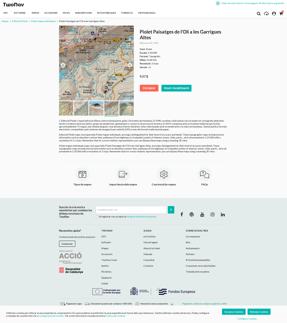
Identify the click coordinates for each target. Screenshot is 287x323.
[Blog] (191, 214)
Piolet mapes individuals (43, 21)
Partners (190, 254)
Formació (127, 13)
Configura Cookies (247, 318)
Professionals (146, 13)
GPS (5, 13)
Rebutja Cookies (259, 311)
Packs (66, 13)
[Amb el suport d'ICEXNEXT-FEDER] (143, 290)
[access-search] (258, 14)
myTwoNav (150, 236)
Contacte (148, 265)
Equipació (106, 277)
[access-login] (274, 14)
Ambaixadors (193, 248)
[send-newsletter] (171, 210)
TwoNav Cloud (109, 259)
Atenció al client (152, 248)
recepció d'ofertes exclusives (141, 216)
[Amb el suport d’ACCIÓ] (71, 262)
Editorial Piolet (20, 21)
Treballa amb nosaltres (197, 271)
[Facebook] (181, 214)
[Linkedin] (223, 214)
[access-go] (266, 14)
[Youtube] (202, 214)
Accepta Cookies (233, 311)
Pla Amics (106, 271)
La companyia (193, 236)
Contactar (67, 243)
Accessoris (50, 13)
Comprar (149, 88)
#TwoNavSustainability (198, 259)
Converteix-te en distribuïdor (201, 265)
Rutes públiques (106, 13)
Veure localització (176, 88)
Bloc (188, 242)
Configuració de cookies (51, 315)
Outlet (104, 283)
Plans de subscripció (252, 3)
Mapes (35, 13)
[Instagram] (213, 214)
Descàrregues (151, 242)
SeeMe (105, 265)
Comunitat (149, 259)
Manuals (148, 254)
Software (20, 13)
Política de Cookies (115, 315)
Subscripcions (83, 13)
